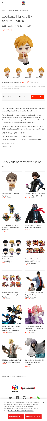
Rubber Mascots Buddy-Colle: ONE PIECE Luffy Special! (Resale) (33, 261)
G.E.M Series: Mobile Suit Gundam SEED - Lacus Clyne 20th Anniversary (34, 328)
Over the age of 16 (15, 416)
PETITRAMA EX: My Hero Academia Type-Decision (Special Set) (10, 227)
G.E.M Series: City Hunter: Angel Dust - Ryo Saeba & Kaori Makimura (34, 295)
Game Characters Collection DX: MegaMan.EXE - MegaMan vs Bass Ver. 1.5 (11, 328)
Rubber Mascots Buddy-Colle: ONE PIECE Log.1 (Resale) (10, 295)
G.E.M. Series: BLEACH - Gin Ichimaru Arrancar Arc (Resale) (34, 362)
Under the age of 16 (33, 416)
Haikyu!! (7, 29)
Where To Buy (37, 97)
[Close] (43, 402)
